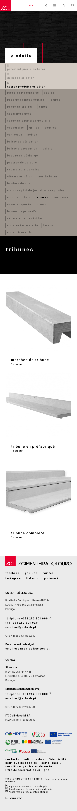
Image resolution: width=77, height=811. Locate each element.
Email (20, 627)
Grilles (34, 127)
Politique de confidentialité (44, 759)
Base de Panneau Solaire (25, 99)
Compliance (50, 762)
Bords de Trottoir (20, 106)
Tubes (43, 106)
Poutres (51, 127)
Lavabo (48, 225)
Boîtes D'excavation (22, 148)
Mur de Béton (48, 176)
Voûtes (49, 92)
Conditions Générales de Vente (28, 766)
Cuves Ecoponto (19, 204)
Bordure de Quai (19, 183)
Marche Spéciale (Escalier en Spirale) (35, 190)
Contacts (12, 759)
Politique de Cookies (21, 762)
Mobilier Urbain (18, 197)
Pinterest (51, 578)
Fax (21, 622)
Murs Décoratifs (19, 232)
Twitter (48, 573)
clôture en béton (20, 176)
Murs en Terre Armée (22, 225)
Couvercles (15, 127)
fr (72, 5)
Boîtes (32, 134)
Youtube (31, 573)
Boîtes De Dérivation (22, 141)
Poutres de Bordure (22, 162)
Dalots (48, 148)
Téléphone (28, 618)
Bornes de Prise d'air (23, 211)
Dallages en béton (21, 77)
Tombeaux (61, 197)
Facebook (12, 573)
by (6, 798)
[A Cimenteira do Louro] (5, 5)
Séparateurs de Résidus (25, 218)
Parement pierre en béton (26, 69)
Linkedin (32, 578)
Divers (41, 204)
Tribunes (42, 197)
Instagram (13, 578)
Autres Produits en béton (26, 86)
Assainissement (19, 113)
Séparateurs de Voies (23, 169)
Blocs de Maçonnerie (23, 92)
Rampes (55, 99)
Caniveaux (14, 134)
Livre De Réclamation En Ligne (27, 770)
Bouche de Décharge (22, 155)
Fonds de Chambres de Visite (29, 120)
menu (33, 5)
